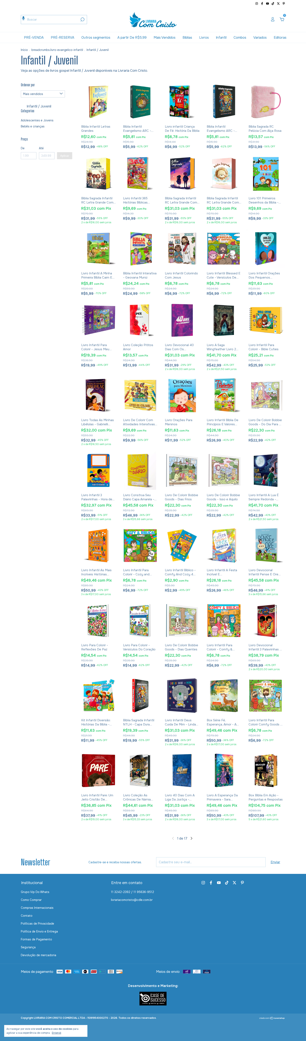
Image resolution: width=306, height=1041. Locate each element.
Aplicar (64, 155)
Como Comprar (31, 900)
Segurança (28, 947)
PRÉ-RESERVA (62, 37)
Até (41, 148)
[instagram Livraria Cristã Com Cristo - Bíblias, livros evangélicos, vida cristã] (257, 3)
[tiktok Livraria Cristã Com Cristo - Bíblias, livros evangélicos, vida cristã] (273, 3)
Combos (240, 37)
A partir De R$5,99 (132, 37)
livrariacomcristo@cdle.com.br (132, 900)
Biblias (187, 37)
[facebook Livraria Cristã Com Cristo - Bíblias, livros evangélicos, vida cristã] (262, 3)
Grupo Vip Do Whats (35, 892)
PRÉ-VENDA (34, 37)
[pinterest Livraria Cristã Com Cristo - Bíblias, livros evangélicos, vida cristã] (283, 3)
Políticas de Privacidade (37, 923)
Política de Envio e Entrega (39, 931)
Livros (204, 37)
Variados (260, 37)
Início (24, 50)
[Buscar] (82, 19)
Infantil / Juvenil (38, 106)
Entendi (56, 1033)
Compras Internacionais (37, 908)
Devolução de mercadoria (38, 955)
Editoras (280, 37)
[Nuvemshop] (272, 1018)
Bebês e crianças (33, 126)
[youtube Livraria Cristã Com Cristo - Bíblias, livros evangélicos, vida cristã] (268, 3)
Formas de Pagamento (36, 939)
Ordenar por (28, 85)
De (23, 148)
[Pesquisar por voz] (23, 18)
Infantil (221, 37)
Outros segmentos (95, 37)
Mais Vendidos (164, 37)
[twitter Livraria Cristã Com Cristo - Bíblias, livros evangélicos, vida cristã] (279, 3)
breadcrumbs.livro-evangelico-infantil (57, 50)
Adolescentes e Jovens (37, 120)
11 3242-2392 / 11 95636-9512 (132, 892)
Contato (26, 916)
